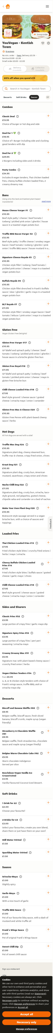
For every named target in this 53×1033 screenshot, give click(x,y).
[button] (6, 6)
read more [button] (46, 201)
